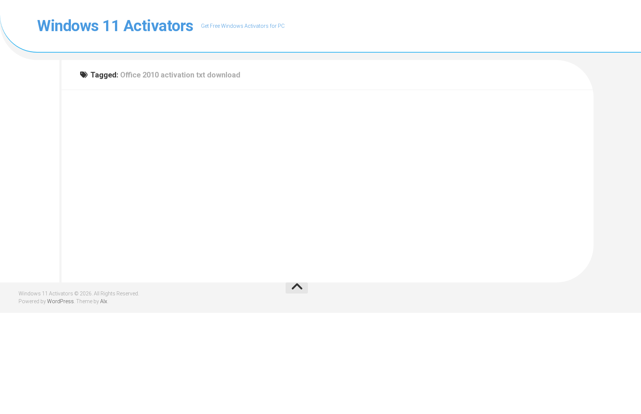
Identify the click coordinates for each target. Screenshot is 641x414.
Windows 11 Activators (115, 26)
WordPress (60, 301)
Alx (103, 301)
